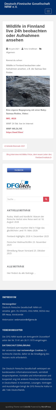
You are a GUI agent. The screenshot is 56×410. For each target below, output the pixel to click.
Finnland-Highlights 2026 (18, 236)
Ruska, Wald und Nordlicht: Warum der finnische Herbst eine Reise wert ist (25, 218)
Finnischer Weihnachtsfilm (19, 242)
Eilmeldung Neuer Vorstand (20, 250)
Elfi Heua (6, 314)
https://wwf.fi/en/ (14, 132)
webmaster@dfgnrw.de (25, 319)
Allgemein (10, 52)
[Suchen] (46, 199)
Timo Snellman (30, 48)
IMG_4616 (11, 118)
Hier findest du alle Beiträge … (21, 273)
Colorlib (26, 407)
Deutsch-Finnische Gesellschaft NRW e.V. (27, 4)
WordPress (46, 407)
